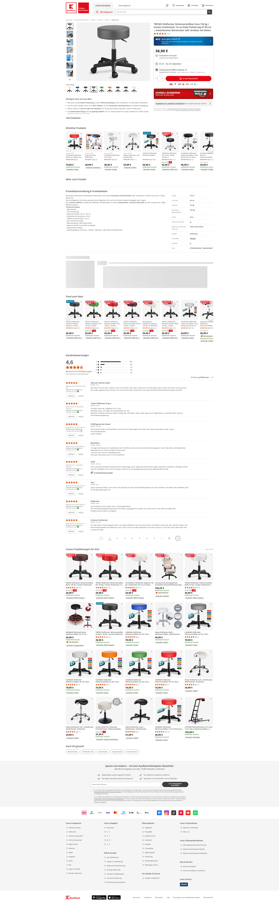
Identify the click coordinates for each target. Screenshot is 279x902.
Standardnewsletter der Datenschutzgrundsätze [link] (107, 792)
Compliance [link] (147, 897)
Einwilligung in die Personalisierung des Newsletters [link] (108, 798)
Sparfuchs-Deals (75, 828)
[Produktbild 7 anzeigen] (69, 73)
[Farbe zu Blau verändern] (77, 89)
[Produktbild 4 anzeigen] (69, 50)
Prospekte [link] (148, 832)
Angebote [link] (148, 828)
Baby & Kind (73, 844)
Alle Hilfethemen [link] (113, 857)
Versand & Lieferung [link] (114, 878)
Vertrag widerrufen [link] (114, 870)
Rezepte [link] (148, 844)
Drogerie (72, 857)
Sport (71, 861)
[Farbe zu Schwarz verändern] (125, 89)
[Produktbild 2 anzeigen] (69, 34)
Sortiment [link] (148, 840)
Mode (71, 852)
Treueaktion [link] (149, 848)
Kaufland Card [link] (150, 836)
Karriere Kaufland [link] (189, 866)
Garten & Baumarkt (76, 836)
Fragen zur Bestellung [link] (115, 861)
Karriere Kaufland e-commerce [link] (194, 871)
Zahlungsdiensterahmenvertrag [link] (194, 845)
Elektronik (72, 832)
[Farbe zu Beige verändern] (69, 89)
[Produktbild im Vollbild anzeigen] (113, 52)
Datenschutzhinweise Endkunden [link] (195, 853)
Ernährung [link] (149, 857)
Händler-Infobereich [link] (152, 878)
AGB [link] (168, 897)
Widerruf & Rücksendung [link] (116, 866)
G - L (108, 836)
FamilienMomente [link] (151, 861)
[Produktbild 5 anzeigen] (69, 57)
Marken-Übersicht (75, 873)
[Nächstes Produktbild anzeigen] (69, 79)
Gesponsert (69, 153)
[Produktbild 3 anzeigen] (69, 42)
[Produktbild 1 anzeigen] (69, 26)
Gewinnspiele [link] (150, 852)
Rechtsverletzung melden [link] (116, 882)
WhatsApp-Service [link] (151, 865)
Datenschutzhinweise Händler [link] (194, 849)
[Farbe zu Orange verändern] (109, 89)
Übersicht (110, 828)
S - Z (108, 844)
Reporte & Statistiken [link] (190, 828)
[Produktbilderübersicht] (70, 52)
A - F (108, 832)
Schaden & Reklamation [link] (115, 874)
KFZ (70, 865)
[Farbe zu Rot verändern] (117, 89)
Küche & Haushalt (75, 840)
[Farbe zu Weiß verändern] (134, 89)
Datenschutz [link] (159, 897)
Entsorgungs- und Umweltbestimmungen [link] (186, 897)
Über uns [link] (186, 832)
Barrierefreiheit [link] (208, 897)
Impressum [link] (136, 897)
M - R (109, 840)
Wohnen (72, 848)
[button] (114, 362)
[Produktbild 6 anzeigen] (69, 65)
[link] (124, 5)
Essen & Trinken (74, 869)
